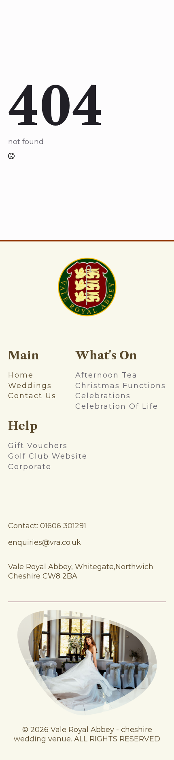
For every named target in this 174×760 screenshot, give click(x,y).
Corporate (29, 466)
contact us (32, 395)
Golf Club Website (47, 456)
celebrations (103, 395)
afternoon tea (106, 375)
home (21, 375)
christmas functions (120, 385)
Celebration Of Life (116, 406)
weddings (30, 385)
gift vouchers (38, 445)
